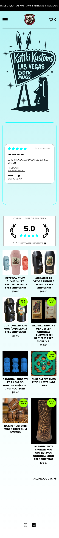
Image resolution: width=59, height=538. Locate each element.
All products (43, 478)
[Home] (29, 19)
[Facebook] (33, 525)
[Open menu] (5, 19)
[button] (29, 5)
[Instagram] (25, 525)
